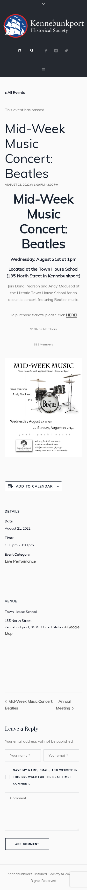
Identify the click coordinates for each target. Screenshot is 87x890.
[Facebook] (46, 50)
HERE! (71, 314)
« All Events (15, 92)
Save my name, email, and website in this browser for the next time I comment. (45, 776)
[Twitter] (66, 50)
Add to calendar (34, 486)
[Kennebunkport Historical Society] (43, 26)
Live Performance (20, 561)
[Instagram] (56, 50)
